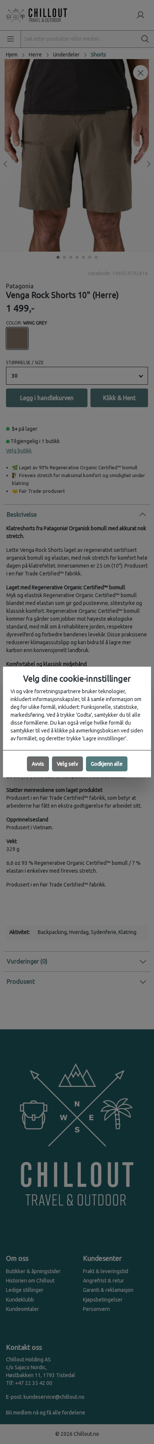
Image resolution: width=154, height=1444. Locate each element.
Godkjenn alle (107, 764)
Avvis (38, 764)
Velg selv (67, 764)
